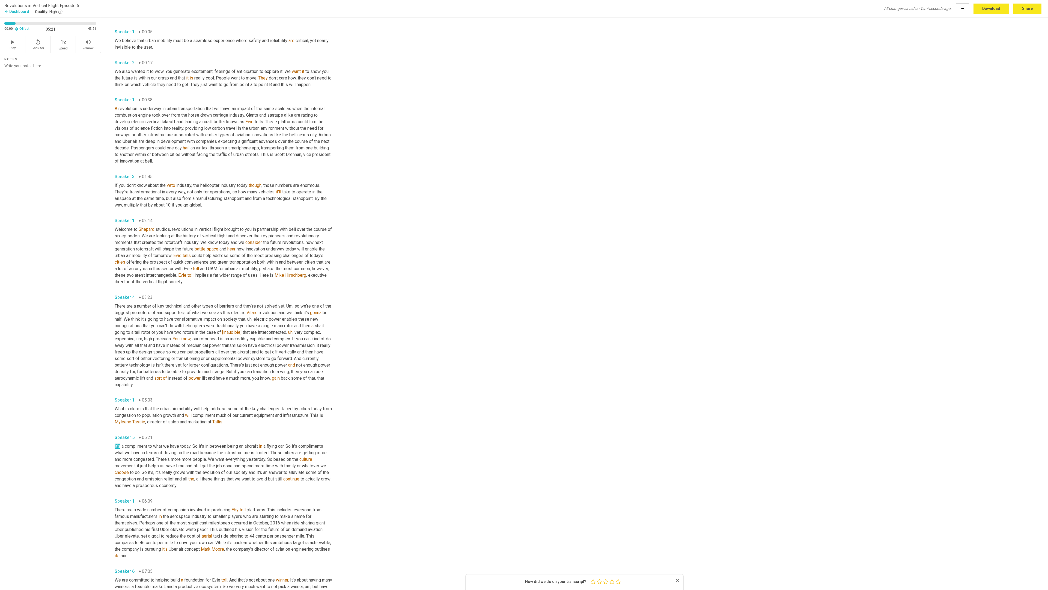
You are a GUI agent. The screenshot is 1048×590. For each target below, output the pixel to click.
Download (991, 8)
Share (1027, 8)
